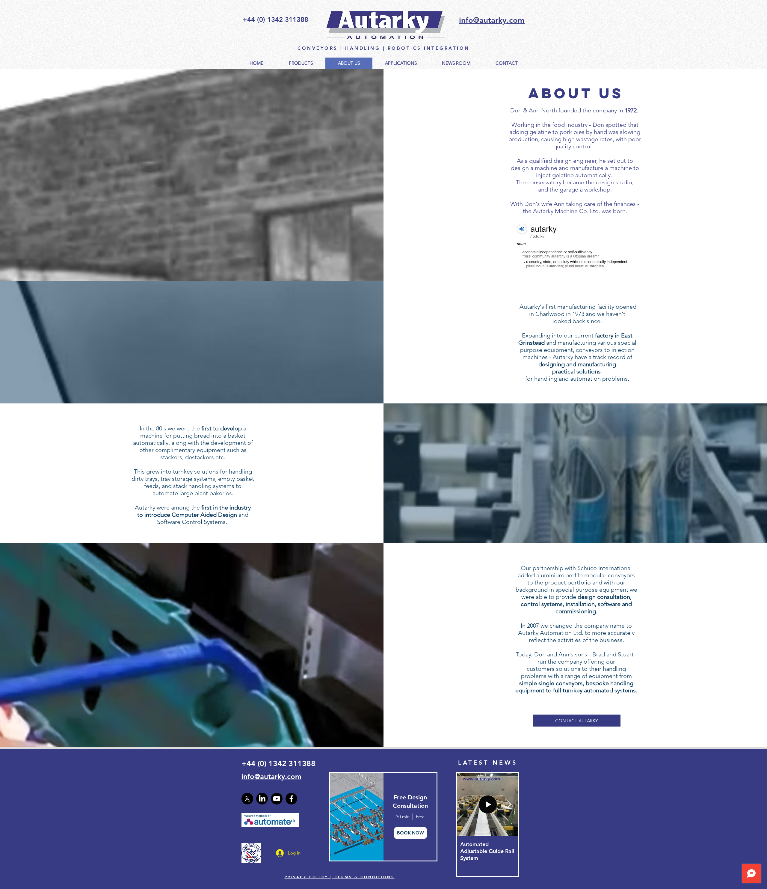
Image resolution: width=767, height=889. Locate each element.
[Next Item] (508, 804)
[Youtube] (277, 798)
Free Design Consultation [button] (410, 801)
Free (420, 816)
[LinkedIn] (262, 798)
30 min (403, 816)
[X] (247, 798)
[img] (356, 816)
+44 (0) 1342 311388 (278, 763)
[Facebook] (291, 798)
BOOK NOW (410, 833)
